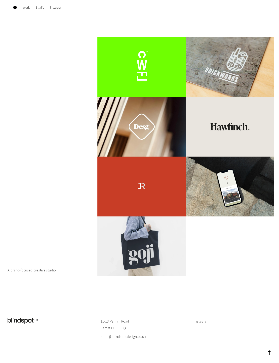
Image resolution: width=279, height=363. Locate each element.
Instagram (201, 321)
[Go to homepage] (15, 7)
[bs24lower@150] (23, 321)
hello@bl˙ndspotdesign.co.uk (123, 336)
